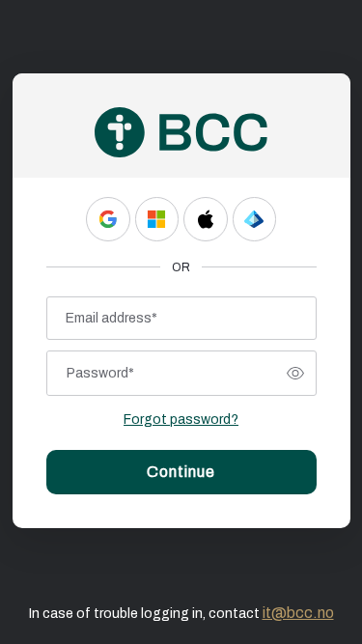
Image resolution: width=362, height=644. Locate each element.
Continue (181, 471)
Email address (111, 318)
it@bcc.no (298, 612)
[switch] (295, 373)
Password (100, 373)
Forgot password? (181, 419)
